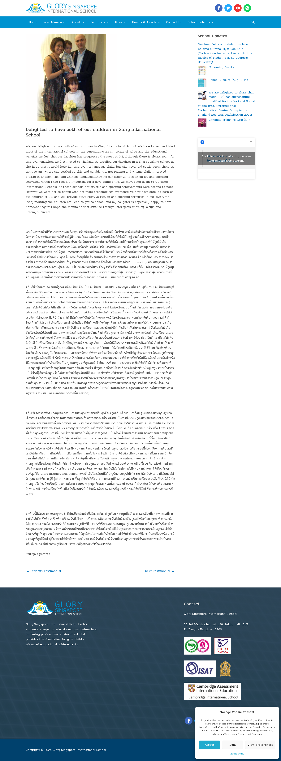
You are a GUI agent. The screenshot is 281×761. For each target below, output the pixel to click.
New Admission (54, 22)
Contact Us (174, 22)
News (118, 22)
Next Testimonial (159, 571)
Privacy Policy (237, 753)
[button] (253, 22)
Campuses (97, 22)
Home (33, 22)
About (76, 22)
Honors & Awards (144, 22)
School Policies (199, 22)
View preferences (260, 744)
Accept (209, 744)
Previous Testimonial (43, 571)
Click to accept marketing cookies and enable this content (226, 158)
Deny (232, 744)
